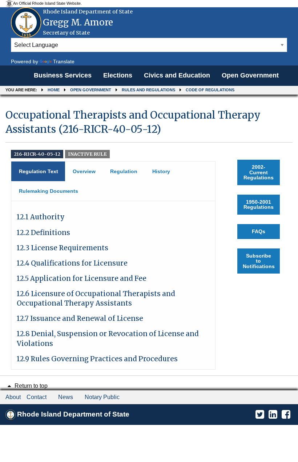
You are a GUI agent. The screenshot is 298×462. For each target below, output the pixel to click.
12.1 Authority (41, 217)
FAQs (258, 231)
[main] (149, 236)
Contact (37, 397)
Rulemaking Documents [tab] (48, 191)
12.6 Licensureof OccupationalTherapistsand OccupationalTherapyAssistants (96, 298)
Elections (117, 75)
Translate (63, 61)
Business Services (63, 75)
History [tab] (161, 171)
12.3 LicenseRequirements (62, 248)
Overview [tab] (84, 171)
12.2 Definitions (43, 232)
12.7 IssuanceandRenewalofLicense (80, 318)
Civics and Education (177, 75)
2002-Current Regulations (258, 172)
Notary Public (102, 397)
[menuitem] (62, 75)
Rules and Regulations (148, 90)
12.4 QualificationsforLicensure (72, 263)
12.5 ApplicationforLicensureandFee (81, 278)
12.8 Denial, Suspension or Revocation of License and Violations (108, 338)
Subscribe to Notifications (259, 261)
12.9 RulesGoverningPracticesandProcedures (97, 359)
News (65, 397)
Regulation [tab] (123, 171)
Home (54, 90)
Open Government (250, 75)
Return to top (30, 386)
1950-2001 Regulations (258, 204)
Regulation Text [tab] (38, 171)
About (13, 397)
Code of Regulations (210, 90)
